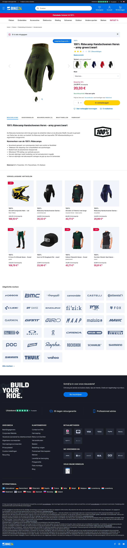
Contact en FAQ (37, 430)
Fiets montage (37, 466)
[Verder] (68, 66)
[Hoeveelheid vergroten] (81, 102)
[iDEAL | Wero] (68, 431)
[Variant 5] (110, 64)
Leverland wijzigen (48, 511)
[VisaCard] (89, 431)
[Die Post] (89, 455)
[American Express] (99, 431)
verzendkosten (46, 504)
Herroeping (36, 433)
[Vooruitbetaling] (78, 440)
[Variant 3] (94, 64)
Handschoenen (38, 27)
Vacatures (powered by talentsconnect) (16, 437)
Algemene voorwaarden (11, 440)
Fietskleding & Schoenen (25, 27)
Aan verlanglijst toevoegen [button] (86, 109)
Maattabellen (62, 117)
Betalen (34, 444)
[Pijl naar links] (10, 193)
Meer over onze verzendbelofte (103, 525)
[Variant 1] (77, 64)
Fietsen (14, 27)
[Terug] (9, 66)
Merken (35, 455)
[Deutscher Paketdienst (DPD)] (78, 455)
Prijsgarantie (36, 462)
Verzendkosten (37, 440)
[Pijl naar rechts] (32, 193)
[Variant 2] (85, 64)
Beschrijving (12, 117)
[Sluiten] (117, 34)
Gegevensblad (28, 117)
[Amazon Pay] (68, 440)
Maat (75, 72)
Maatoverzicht (79, 55)
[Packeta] (120, 455)
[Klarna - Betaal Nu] (120, 431)
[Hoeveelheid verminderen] (76, 102)
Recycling (6, 455)
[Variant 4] (102, 64)
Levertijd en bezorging (40, 458)
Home (8, 27)
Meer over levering (31, 521)
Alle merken (7, 366)
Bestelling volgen (38, 448)
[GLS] (99, 455)
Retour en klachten (39, 437)
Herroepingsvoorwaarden (12, 444)
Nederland (109, 97)
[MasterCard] (78, 431)
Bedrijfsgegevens (8, 430)
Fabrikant (76, 117)
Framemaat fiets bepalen (41, 451)
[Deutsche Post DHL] (68, 455)
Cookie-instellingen (9, 451)
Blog (33, 469)
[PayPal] (110, 431)
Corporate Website (9, 433)
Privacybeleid (7, 448)
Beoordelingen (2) (45, 117)
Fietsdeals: (57, 15)
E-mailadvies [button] (108, 109)
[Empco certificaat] (68, 470)
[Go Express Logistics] (110, 455)
